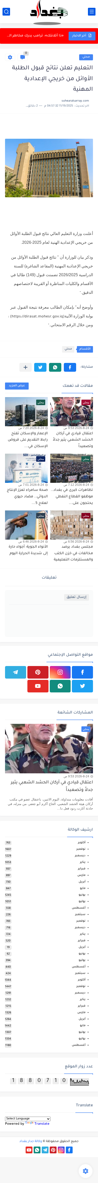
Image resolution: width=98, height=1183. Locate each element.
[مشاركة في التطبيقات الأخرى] (25, 367)
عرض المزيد (17, 386)
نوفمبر (80, 849)
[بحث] (6, 12)
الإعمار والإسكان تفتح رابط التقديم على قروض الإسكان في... (28, 440)
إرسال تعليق (76, 597)
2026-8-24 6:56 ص (76, 541)
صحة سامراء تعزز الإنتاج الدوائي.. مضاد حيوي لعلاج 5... (27, 496)
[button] (70, 367)
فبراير (81, 869)
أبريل (82, 882)
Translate (42, 1124)
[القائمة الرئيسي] (91, 12)
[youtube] (37, 686)
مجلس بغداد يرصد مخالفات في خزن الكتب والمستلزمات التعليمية (73, 553)
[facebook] (82, 672)
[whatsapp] (60, 686)
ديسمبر (80, 856)
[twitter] (82, 686)
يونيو (82, 895)
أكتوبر (81, 842)
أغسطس (78, 908)
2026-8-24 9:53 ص (76, 428)
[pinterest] (37, 672)
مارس (81, 875)
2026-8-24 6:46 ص (31, 541)
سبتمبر (80, 914)
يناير (82, 862)
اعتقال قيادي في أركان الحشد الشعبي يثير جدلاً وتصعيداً (73, 440)
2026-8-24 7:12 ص (76, 485)
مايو (82, 888)
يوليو (82, 901)
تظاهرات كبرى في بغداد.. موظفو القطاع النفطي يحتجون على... (35, 36)
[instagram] (60, 672)
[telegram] (15, 672)
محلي (86, 57)
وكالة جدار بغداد (30, 1141)
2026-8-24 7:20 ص (31, 428)
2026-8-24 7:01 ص (31, 485)
